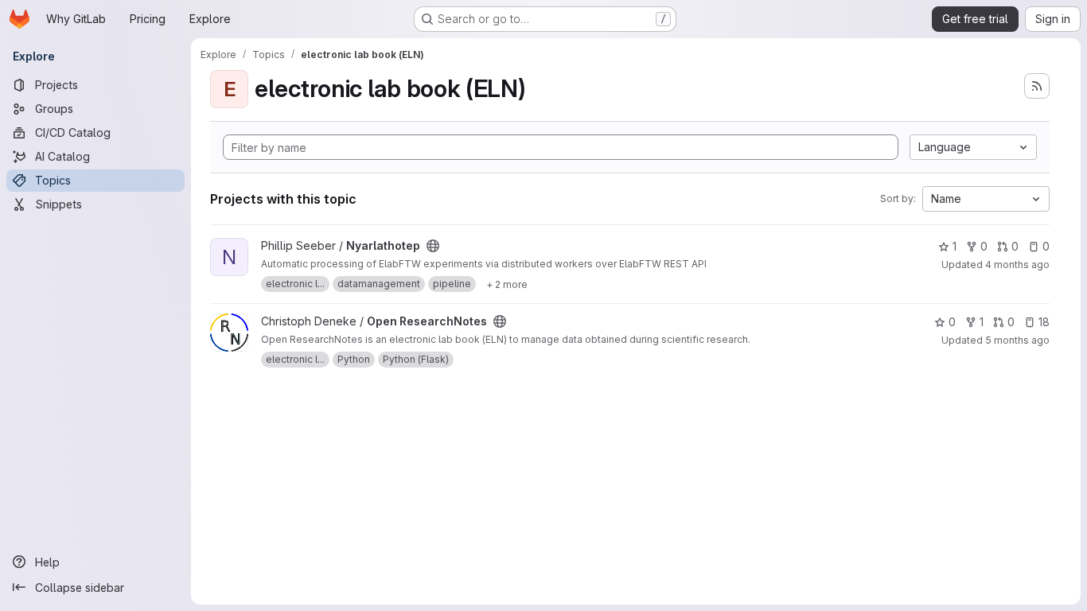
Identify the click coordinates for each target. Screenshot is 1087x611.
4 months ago (1017, 264)
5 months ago (1017, 340)
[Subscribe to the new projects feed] (1037, 86)
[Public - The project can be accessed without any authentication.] (433, 245)
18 (1044, 322)
